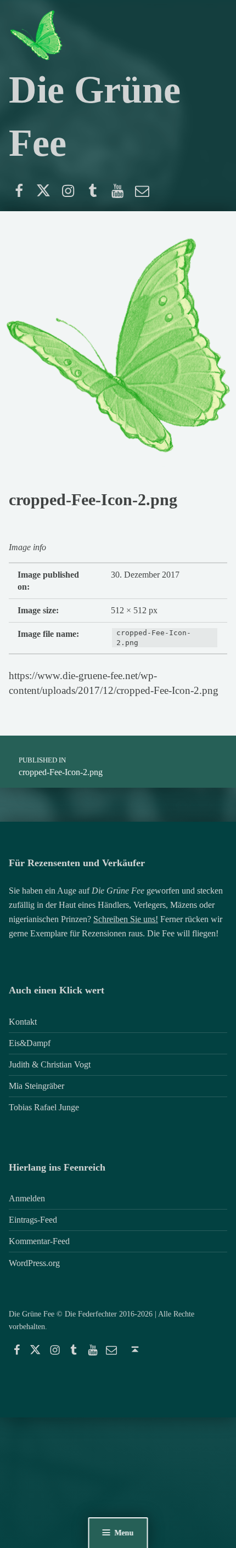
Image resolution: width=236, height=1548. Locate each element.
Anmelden (27, 1198)
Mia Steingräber (36, 1086)
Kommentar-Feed (39, 1241)
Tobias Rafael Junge (44, 1107)
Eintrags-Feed (33, 1219)
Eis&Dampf (29, 1043)
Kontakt (23, 1021)
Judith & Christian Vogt (50, 1064)
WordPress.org (34, 1263)
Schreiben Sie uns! (125, 919)
